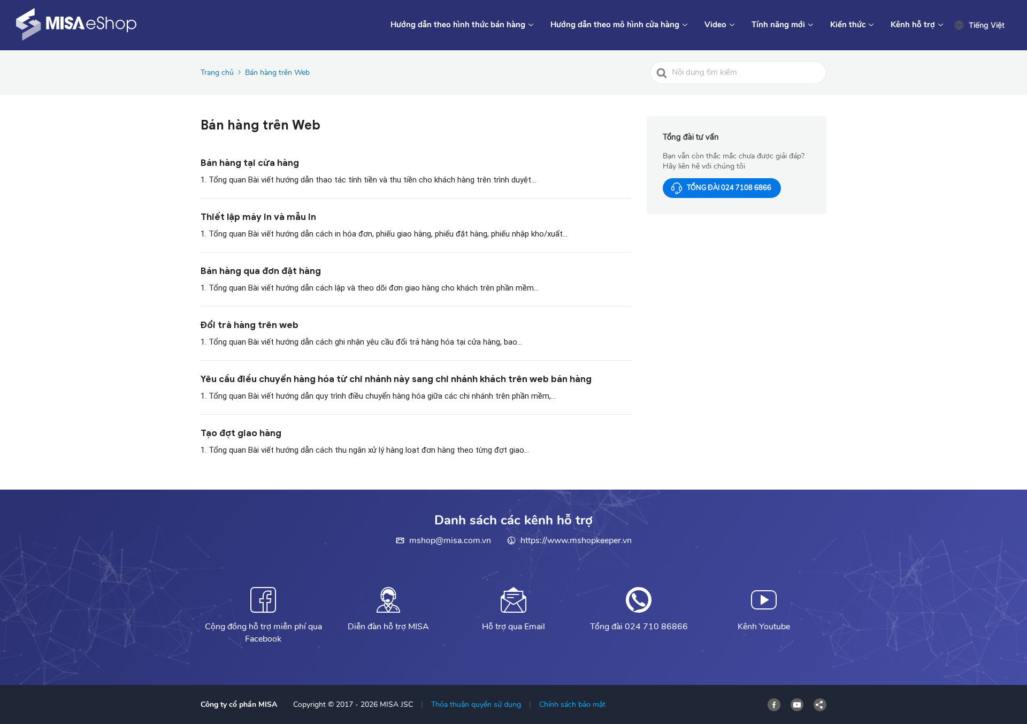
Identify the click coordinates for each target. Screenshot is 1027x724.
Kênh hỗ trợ (913, 24)
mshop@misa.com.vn (450, 540)
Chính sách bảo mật (572, 704)
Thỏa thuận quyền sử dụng (476, 704)
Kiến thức (847, 24)
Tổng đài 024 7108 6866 (729, 188)
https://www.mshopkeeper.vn (576, 540)
